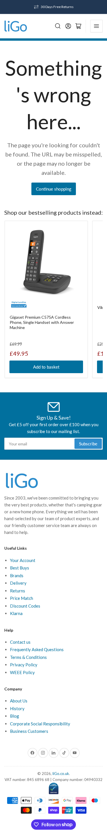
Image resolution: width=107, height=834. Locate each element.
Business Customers (29, 731)
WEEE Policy (22, 672)
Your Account (22, 560)
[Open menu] (96, 26)
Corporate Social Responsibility (40, 723)
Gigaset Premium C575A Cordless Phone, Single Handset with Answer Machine (42, 322)
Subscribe (88, 443)
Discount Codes (25, 605)
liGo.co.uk (61, 773)
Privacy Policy (23, 664)
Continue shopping (53, 188)
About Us (18, 700)
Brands (16, 575)
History (17, 708)
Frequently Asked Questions (37, 649)
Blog (14, 716)
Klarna (16, 613)
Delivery (18, 583)
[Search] (58, 26)
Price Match (21, 598)
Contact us (20, 642)
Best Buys (19, 567)
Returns (17, 590)
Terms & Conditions (28, 657)
